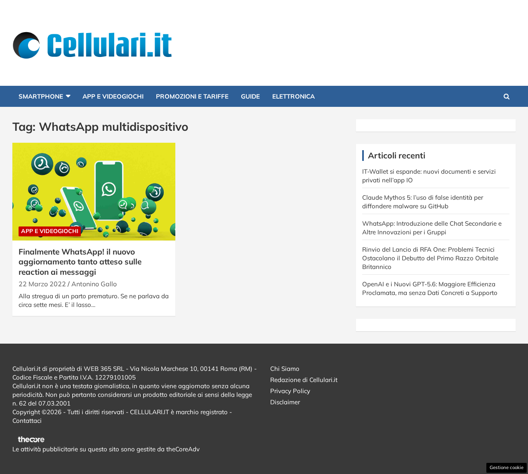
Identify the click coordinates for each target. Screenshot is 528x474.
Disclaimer (285, 402)
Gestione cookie (506, 467)
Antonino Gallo (94, 284)
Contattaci (27, 420)
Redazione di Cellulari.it (303, 380)
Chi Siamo (284, 369)
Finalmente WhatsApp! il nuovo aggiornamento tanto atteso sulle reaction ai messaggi (80, 262)
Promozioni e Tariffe (192, 96)
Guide (250, 96)
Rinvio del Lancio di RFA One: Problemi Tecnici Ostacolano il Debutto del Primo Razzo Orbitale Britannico (430, 258)
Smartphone (41, 96)
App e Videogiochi (113, 96)
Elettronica (293, 96)
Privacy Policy (290, 391)
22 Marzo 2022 (42, 284)
